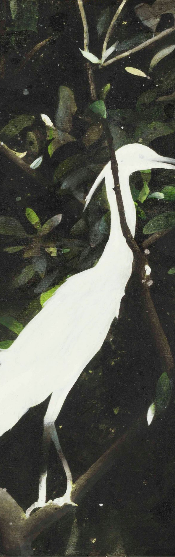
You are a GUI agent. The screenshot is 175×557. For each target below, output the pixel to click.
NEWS (98, 2)
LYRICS (85, 2)
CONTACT (102, 2)
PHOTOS (94, 2)
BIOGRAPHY (89, 2)
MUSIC (76, 2)
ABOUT (72, 2)
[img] (87, 278)
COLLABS (80, 2)
